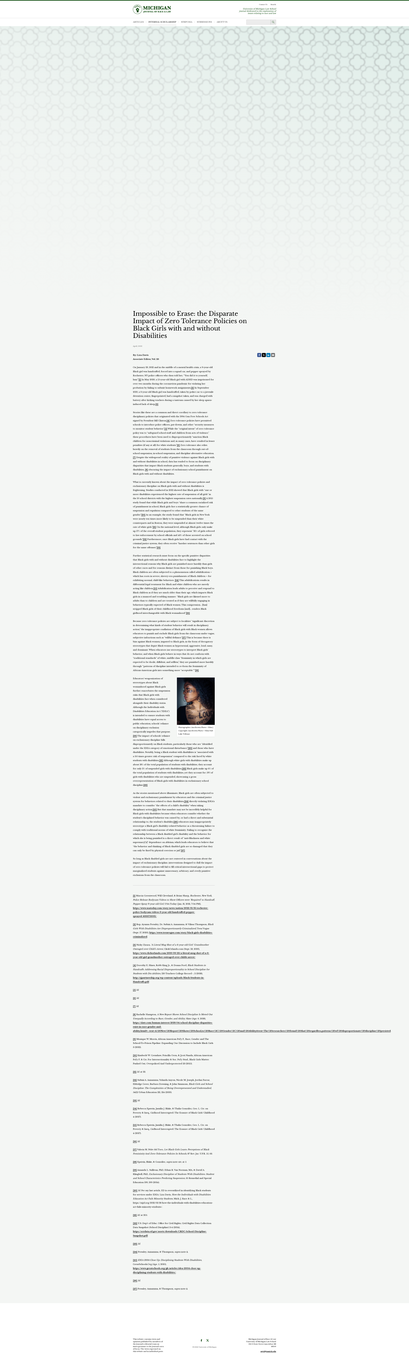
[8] (146, 469)
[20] (190, 748)
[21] (161, 760)
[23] (145, 785)
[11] (154, 527)
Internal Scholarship (162, 22)
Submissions (204, 22)
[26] (176, 821)
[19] (135, 736)
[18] (197, 670)
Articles (138, 22)
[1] (140, 379)
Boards (273, 4)
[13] (159, 547)
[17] (184, 637)
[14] (177, 580)
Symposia (186, 22)
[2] (192, 387)
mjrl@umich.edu (268, 1351)
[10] (143, 514)
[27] (183, 850)
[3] (156, 404)
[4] (168, 420)
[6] (178, 445)
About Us (222, 22)
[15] (155, 588)
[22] (184, 768)
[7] (134, 457)
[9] (204, 498)
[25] (155, 809)
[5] (165, 428)
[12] (145, 539)
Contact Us (263, 4)
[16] (188, 613)
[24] (186, 801)
